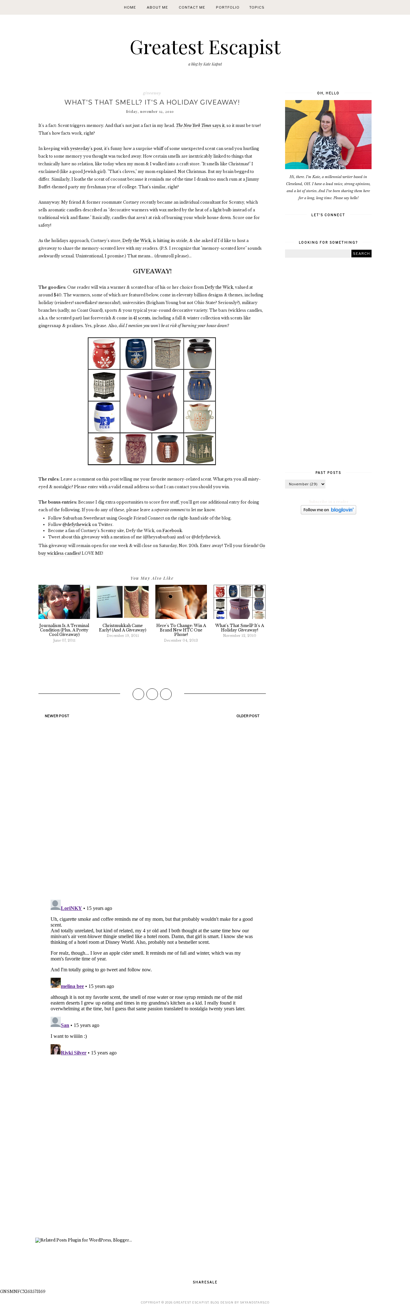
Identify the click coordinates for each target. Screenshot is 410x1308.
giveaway (152, 93)
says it (200, 125)
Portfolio (228, 7)
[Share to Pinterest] (166, 694)
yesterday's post (86, 148)
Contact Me (192, 7)
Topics (257, 7)
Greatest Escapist (205, 46)
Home (130, 7)
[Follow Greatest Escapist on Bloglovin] (328, 513)
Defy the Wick (136, 240)
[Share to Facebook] (138, 694)
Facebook (172, 530)
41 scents (141, 318)
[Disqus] (152, 812)
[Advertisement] (152, 1148)
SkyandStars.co (254, 1302)
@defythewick (76, 524)
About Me (157, 7)
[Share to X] (152, 694)
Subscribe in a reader (328, 501)
